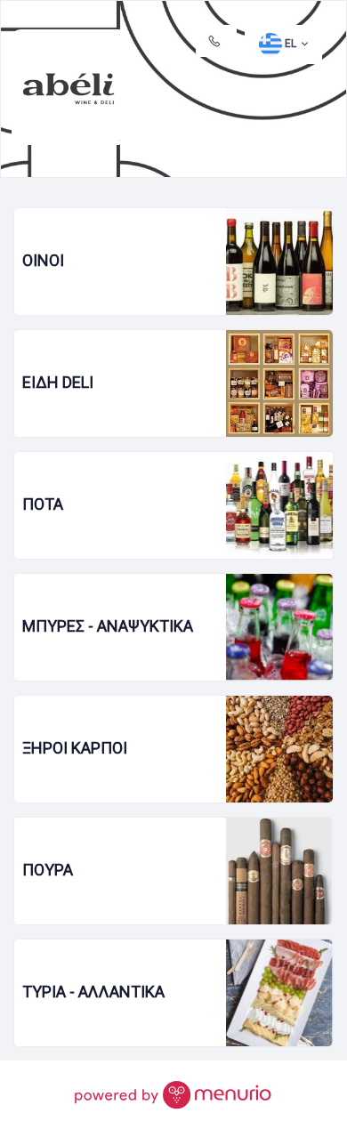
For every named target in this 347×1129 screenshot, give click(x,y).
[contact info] (216, 41)
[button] (283, 44)
